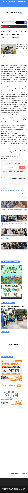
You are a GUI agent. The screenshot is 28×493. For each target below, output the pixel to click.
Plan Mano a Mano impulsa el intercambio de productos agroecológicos (14, 210)
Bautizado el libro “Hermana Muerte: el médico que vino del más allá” (13, 238)
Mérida (19, 41)
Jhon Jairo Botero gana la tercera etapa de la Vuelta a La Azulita (14, 251)
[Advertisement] (14, 425)
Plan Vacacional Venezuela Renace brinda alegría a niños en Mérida (13, 224)
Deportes (16, 41)
